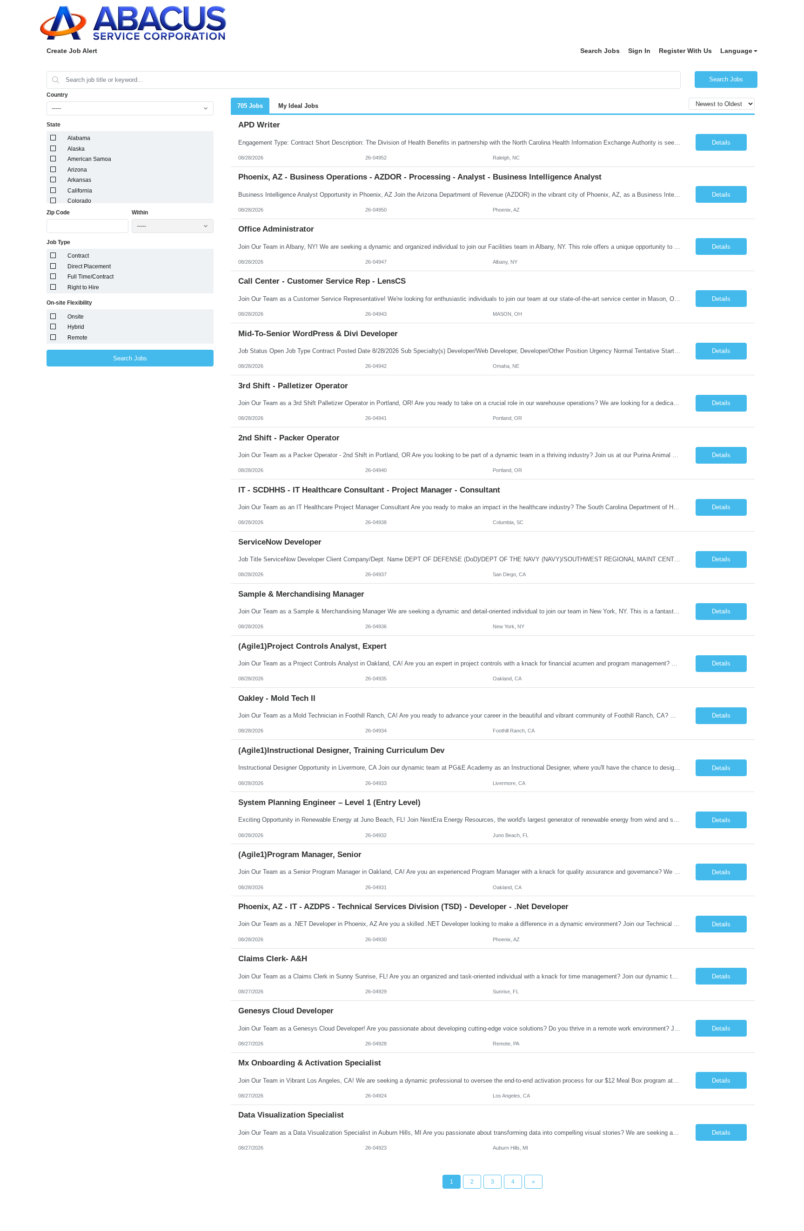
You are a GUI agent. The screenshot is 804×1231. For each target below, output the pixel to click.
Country (57, 95)
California (79, 190)
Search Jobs (600, 50)
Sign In (639, 50)
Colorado (79, 201)
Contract (78, 256)
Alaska (76, 149)
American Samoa (89, 159)
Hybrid (75, 327)
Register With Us (685, 50)
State (53, 124)
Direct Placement (89, 266)
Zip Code (58, 212)
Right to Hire (83, 287)
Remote (77, 337)
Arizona (77, 169)
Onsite (75, 316)
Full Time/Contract (90, 276)
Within (140, 212)
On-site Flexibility (69, 302)
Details (721, 142)
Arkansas (79, 180)
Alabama (78, 138)
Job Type (58, 242)
